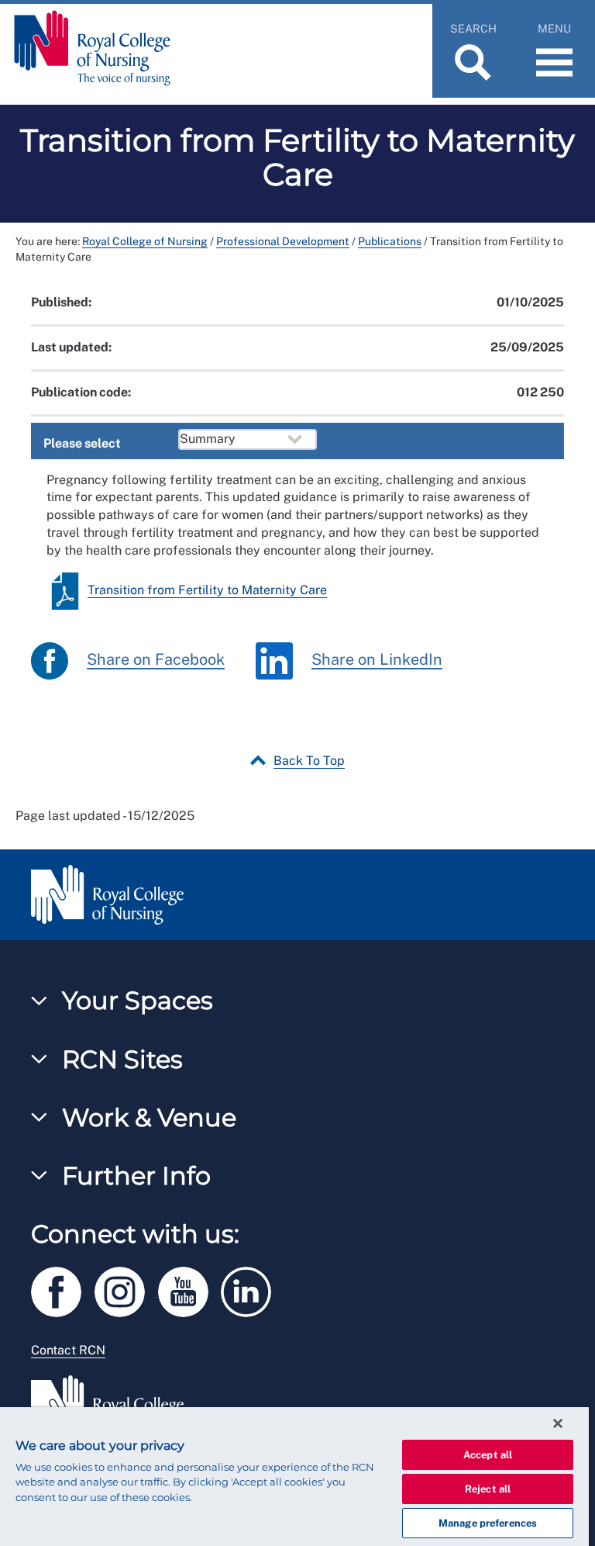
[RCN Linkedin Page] (251, 1289)
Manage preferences (488, 1523)
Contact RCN (68, 1350)
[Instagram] (126, 1289)
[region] (294, 1476)
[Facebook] (63, 1289)
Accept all (487, 1455)
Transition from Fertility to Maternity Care (207, 590)
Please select (82, 443)
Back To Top (309, 760)
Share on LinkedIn (376, 659)
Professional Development (282, 241)
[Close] (557, 1423)
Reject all (488, 1489)
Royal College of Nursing (145, 241)
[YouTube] (190, 1289)
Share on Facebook (156, 659)
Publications (389, 241)
